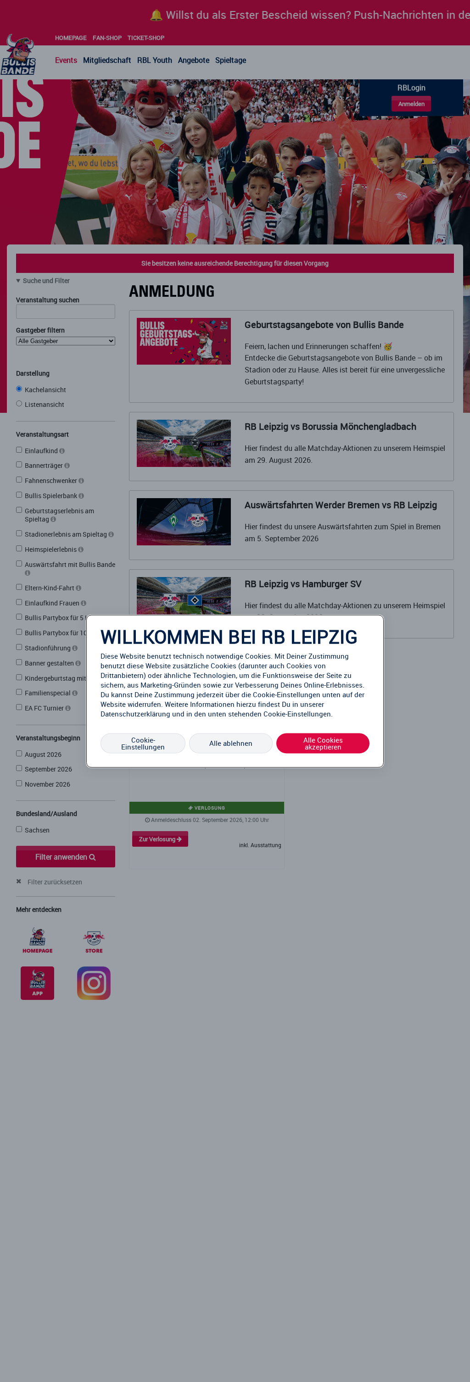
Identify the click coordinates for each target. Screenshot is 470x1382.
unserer (312, 703)
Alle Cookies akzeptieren (323, 743)
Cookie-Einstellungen (143, 743)
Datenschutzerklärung (135, 713)
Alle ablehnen (230, 743)
